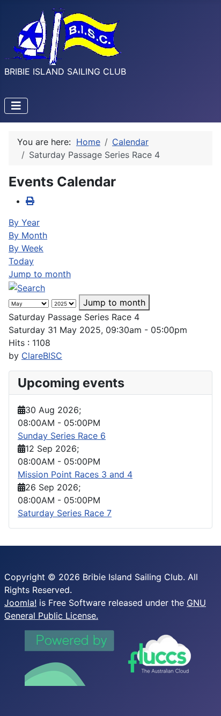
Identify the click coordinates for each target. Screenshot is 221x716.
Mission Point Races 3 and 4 (75, 474)
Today (21, 261)
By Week (26, 248)
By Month (28, 235)
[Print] (30, 201)
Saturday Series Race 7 (65, 513)
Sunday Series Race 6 (62, 435)
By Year (24, 222)
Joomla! (20, 602)
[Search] (27, 286)
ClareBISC (41, 355)
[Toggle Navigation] (16, 106)
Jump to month (40, 274)
